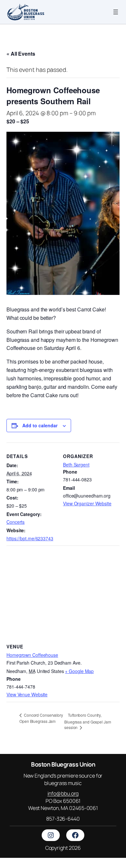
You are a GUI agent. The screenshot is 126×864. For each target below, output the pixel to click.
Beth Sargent (76, 464)
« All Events (20, 53)
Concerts (15, 522)
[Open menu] (116, 12)
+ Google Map (79, 671)
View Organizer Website (87, 503)
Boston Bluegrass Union (63, 764)
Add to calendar (40, 425)
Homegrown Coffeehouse (32, 655)
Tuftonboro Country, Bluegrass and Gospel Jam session (87, 721)
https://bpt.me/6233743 (29, 538)
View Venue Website (26, 694)
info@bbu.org (63, 793)
